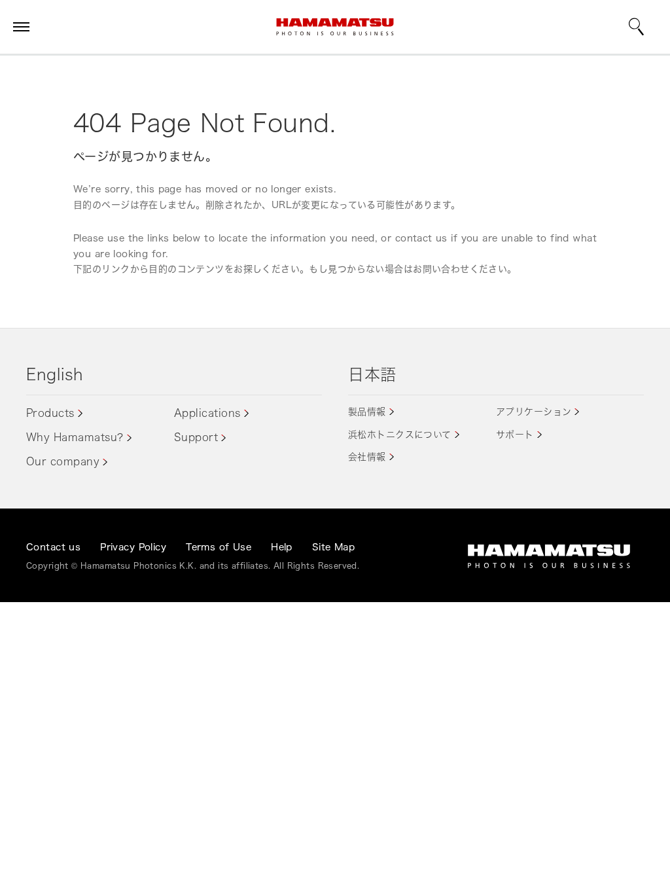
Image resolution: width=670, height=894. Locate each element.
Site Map (333, 546)
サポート (515, 434)
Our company (62, 461)
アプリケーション (533, 411)
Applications (207, 413)
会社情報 (367, 456)
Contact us (53, 546)
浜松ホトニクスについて (399, 434)
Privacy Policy (133, 546)
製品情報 (367, 411)
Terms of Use (218, 546)
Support (196, 437)
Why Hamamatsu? (75, 437)
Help (281, 546)
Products (50, 413)
